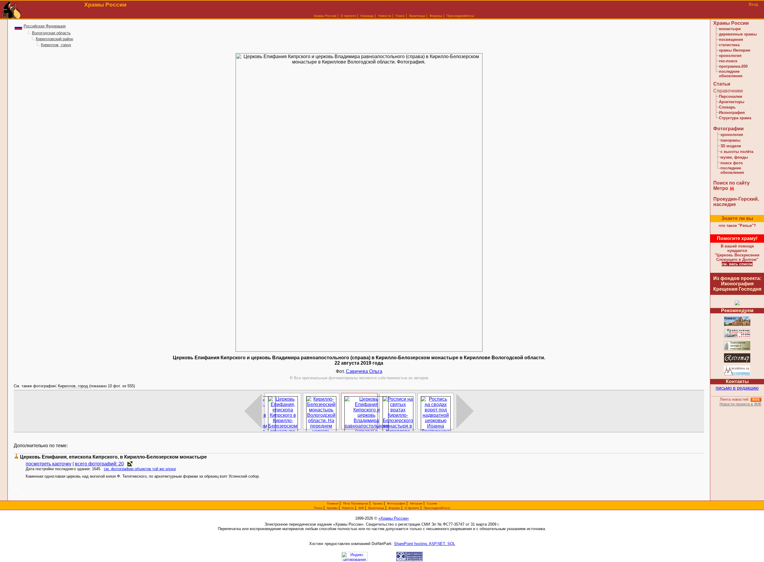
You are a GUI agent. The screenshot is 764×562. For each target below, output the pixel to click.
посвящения (731, 39)
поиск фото (731, 163)
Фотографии (728, 128)
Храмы (378, 503)
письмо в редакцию (737, 388)
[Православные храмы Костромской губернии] (737, 337)
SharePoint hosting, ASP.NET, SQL (424, 543)
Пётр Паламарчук (355, 503)
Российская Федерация (45, 26)
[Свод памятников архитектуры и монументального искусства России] (737, 324)
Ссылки (432, 503)
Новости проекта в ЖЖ (740, 404)
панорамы (730, 140)
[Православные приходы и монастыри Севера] (737, 349)
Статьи (721, 83)
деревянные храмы (738, 34)
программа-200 (733, 66)
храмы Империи (734, 50)
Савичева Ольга (364, 371)
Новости (384, 16)
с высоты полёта (736, 151)
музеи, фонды (734, 157)
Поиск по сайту (731, 182)
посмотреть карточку (48, 463)
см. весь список (737, 264)
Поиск (400, 16)
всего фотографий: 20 (99, 463)
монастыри (730, 29)
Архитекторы (731, 102)
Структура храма (735, 118)
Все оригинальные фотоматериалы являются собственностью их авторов (359, 378)
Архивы (332, 508)
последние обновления (731, 73)
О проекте (412, 508)
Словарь (727, 107)
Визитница (417, 16)
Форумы (435, 16)
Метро (720, 188)
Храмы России (325, 16)
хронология (730, 55)
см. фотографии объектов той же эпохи (140, 469)
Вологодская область (51, 33)
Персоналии (730, 96)
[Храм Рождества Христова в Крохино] (737, 374)
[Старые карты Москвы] (737, 361)
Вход (753, 4)
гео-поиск (728, 61)
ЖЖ (361, 508)
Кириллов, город (56, 45)
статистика (729, 45)
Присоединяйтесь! (460, 16)
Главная (332, 503)
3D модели (730, 146)
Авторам (416, 503)
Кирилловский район (54, 39)
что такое (737, 225)
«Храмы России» (393, 518)
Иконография (732, 112)
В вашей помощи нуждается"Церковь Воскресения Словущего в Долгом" (737, 253)
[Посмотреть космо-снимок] (130, 463)
